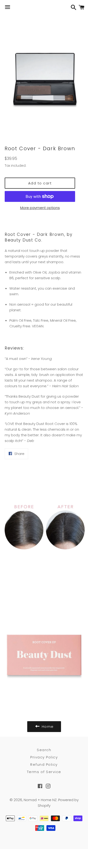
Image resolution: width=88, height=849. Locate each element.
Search (44, 749)
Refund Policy (44, 764)
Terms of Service (44, 771)
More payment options (40, 207)
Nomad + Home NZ (40, 799)
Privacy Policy (44, 757)
